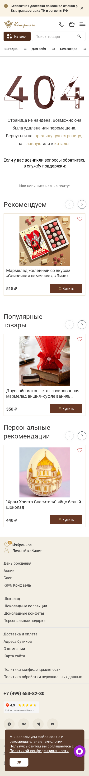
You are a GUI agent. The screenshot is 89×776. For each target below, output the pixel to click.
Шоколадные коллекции (25, 605)
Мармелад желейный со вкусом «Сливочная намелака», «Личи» (38, 273)
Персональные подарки (25, 620)
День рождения (17, 563)
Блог (8, 577)
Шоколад (12, 598)
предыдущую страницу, (58, 135)
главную (33, 143)
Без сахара (68, 48)
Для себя (39, 48)
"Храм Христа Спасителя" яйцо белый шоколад (43, 504)
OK (19, 762)
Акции (9, 570)
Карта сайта (14, 655)
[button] (82, 204)
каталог (62, 143)
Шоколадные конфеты (24, 613)
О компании (14, 648)
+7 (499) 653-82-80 (61, 24)
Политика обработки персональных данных (43, 676)
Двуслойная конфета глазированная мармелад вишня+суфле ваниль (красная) (43, 393)
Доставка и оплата (20, 633)
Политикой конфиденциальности (39, 750)
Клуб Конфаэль (17, 585)
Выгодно (11, 48)
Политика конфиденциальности (32, 669)
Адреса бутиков (18, 641)
